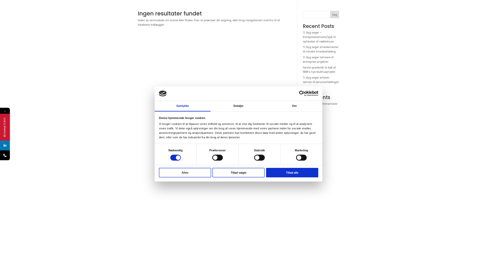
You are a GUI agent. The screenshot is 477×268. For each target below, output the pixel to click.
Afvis (185, 172)
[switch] (217, 158)
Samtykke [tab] (182, 105)
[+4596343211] (5, 155)
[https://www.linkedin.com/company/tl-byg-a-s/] (5, 145)
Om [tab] (294, 105)
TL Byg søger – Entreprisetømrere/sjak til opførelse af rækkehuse (319, 37)
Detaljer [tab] (238, 105)
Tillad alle (292, 172)
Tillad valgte (238, 172)
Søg (334, 15)
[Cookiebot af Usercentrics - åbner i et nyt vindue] (302, 93)
